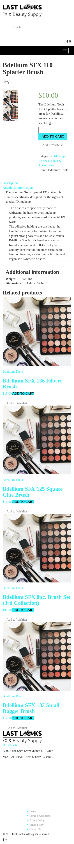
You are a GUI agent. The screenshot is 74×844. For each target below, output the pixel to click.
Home (32, 811)
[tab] (37, 183)
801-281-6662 (11, 745)
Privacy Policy (36, 820)
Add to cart (53, 136)
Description (10, 183)
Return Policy (36, 824)
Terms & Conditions (39, 815)
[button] (50, 145)
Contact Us (35, 829)
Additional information (18, 187)
